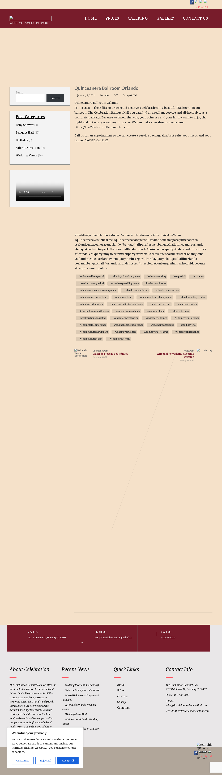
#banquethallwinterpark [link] (91, 249)
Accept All (68, 760)
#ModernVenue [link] (119, 235)
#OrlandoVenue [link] (141, 235)
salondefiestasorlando (128, 311)
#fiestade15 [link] (82, 254)
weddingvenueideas (125, 332)
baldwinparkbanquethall (92, 276)
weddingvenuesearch (91, 338)
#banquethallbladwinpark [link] (128, 249)
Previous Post (110, 352)
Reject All (45, 760)
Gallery (165, 18)
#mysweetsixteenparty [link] (119, 254)
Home (91, 18)
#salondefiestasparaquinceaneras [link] (174, 240)
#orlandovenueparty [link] (111, 258)
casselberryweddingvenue (125, 283)
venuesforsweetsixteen (126, 318)
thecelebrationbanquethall (93, 318)
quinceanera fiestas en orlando (127, 304)
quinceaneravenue (187, 304)
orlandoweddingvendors (193, 297)
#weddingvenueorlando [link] (91, 235)
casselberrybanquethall (92, 283)
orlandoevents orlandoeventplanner (98, 290)
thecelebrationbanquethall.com (192, 711)
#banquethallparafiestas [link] (139, 244)
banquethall (180, 276)
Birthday (22, 140)
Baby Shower (25, 125)
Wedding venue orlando (186, 318)
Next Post (175, 353)
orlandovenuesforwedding (94, 297)
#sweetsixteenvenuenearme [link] (156, 254)
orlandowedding (124, 297)
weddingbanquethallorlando (128, 325)
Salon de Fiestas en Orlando (94, 311)
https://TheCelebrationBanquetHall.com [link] (102, 127)
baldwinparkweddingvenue (126, 276)
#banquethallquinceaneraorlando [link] (179, 244)
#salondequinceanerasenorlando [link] (97, 244)
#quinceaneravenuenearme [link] (93, 240)
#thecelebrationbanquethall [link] (158, 263)
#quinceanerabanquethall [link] (131, 240)
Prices (112, 18)
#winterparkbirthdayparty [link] (145, 258)
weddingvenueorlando (187, 332)
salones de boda (155, 311)
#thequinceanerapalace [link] (91, 268)
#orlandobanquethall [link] (89, 263)
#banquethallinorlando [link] (181, 258)
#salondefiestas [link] (85, 258)
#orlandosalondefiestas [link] (121, 263)
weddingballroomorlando (93, 325)
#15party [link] (97, 254)
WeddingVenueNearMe (156, 332)
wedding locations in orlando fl (82, 685)
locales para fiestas (156, 283)
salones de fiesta (181, 311)
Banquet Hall (130, 95)
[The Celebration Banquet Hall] (31, 10)
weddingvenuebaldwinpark (94, 332)
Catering (138, 18)
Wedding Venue (26, 155)
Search (20, 92)
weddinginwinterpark (162, 325)
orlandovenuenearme (167, 290)
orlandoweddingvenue (91, 304)
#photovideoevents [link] (191, 263)
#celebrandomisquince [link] (190, 249)
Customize (22, 760)
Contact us (195, 18)
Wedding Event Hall (76, 714)
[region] (45, 747)
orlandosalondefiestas (137, 290)
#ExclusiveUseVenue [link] (167, 235)
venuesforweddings (156, 318)
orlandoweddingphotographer (156, 297)
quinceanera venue (161, 304)
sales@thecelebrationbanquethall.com (187, 705)
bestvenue (198, 276)
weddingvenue (189, 325)
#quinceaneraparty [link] (160, 249)
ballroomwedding (157, 276)
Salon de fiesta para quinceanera (82, 690)
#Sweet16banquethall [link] (191, 254)
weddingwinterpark (120, 338)
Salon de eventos (28, 147)
